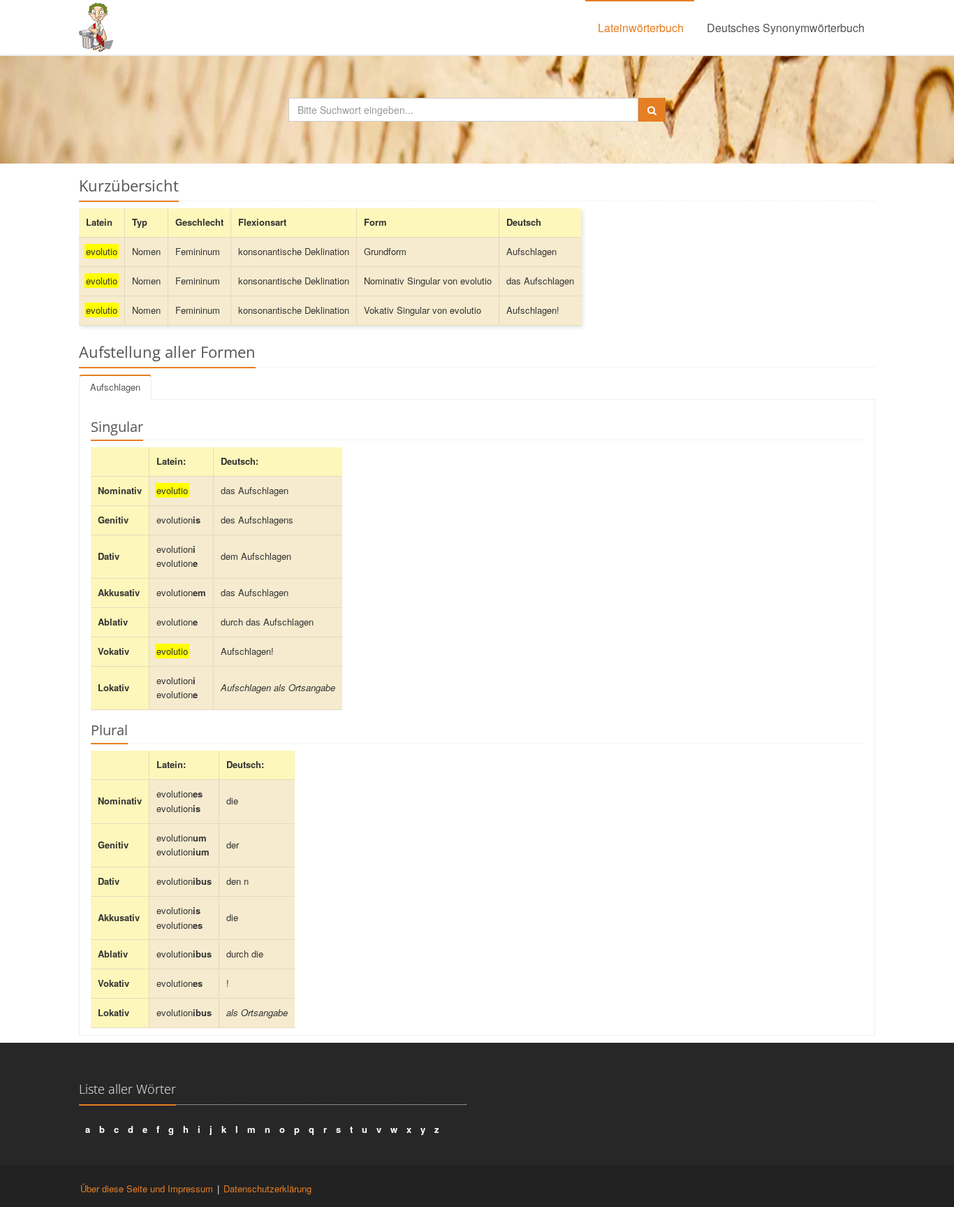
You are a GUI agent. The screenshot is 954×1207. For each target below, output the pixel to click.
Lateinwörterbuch (641, 28)
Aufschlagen (115, 386)
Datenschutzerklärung (267, 1188)
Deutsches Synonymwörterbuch (786, 28)
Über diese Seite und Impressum (146, 1188)
